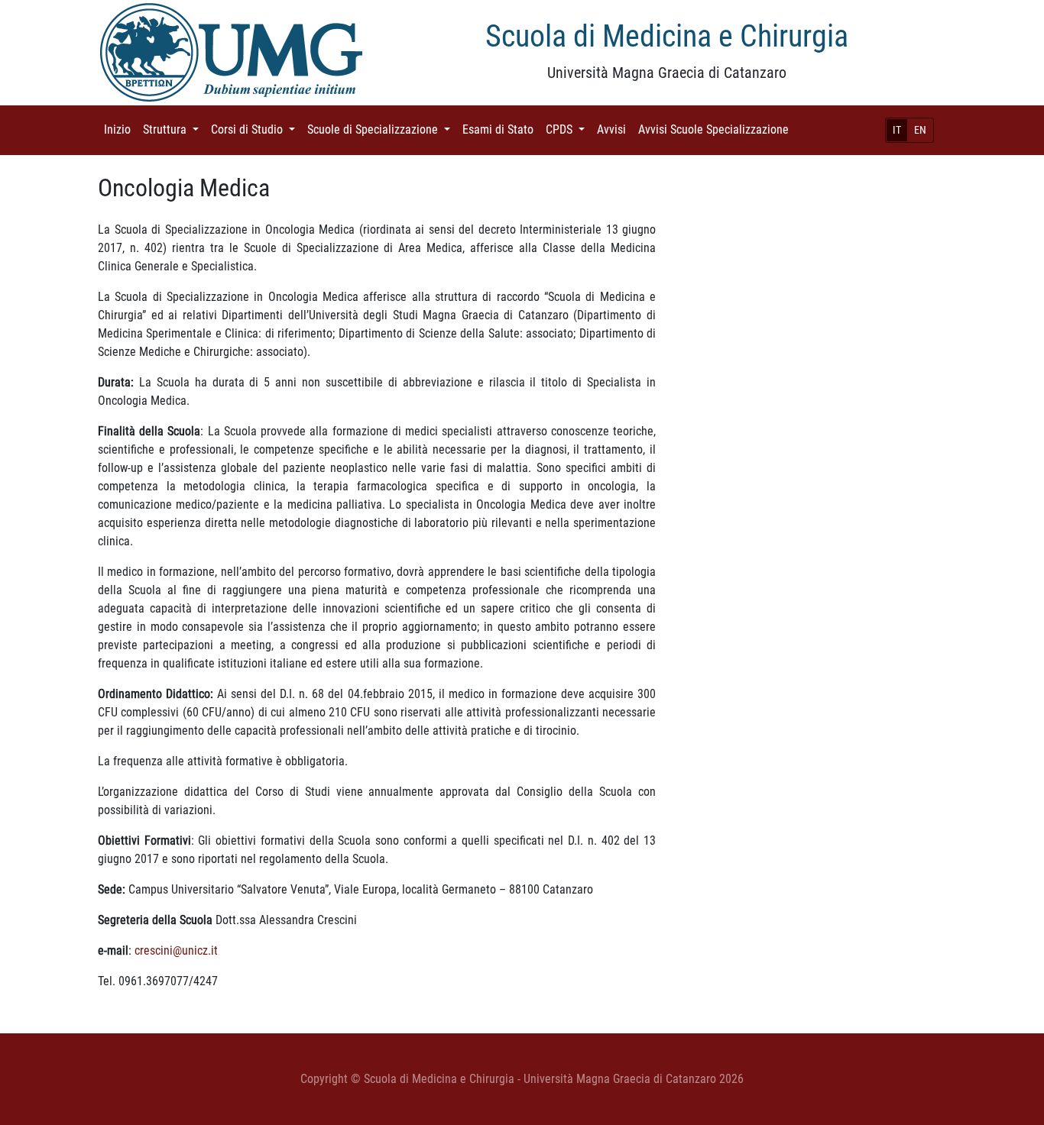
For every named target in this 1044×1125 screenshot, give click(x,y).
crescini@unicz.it (176, 950)
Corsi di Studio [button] (256, 129)
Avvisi (614, 129)
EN (920, 130)
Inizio (120, 129)
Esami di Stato (501, 129)
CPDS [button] (568, 129)
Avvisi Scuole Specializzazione (716, 129)
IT (897, 130)
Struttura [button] (174, 129)
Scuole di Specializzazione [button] (381, 129)
